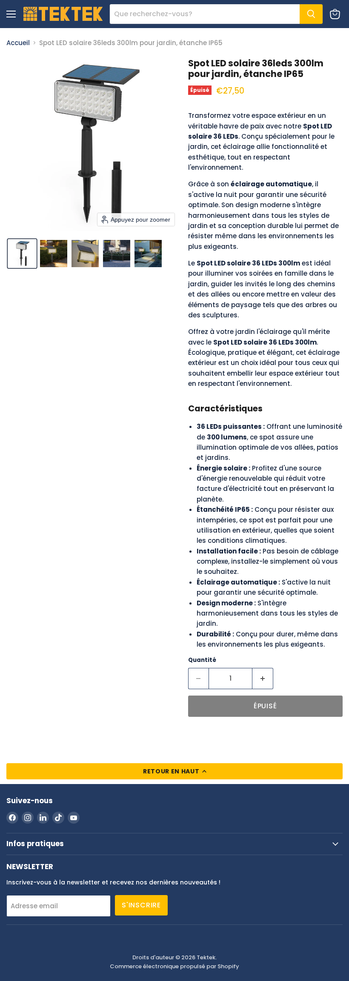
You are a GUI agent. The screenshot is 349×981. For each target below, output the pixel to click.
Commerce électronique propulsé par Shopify (174, 966)
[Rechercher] (311, 14)
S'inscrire (141, 905)
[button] (22, 253)
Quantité (202, 660)
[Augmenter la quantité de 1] (262, 678)
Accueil (18, 42)
